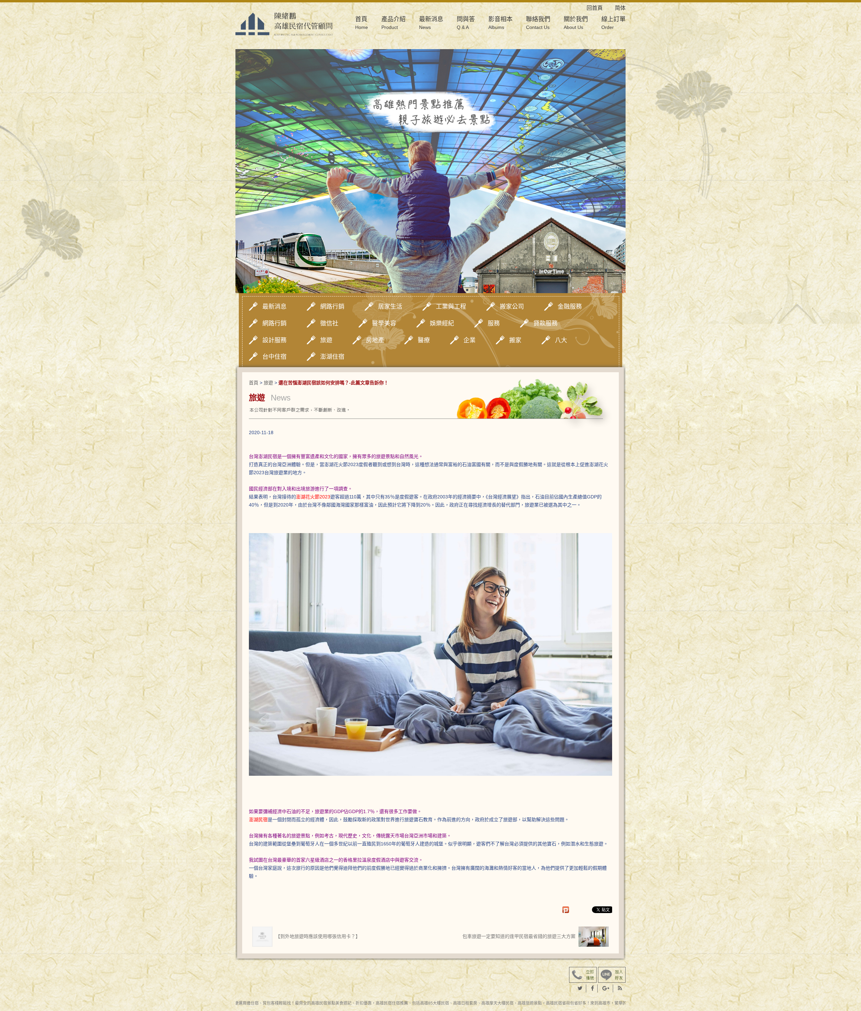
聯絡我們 (538, 23)
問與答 (466, 23)
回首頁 (600, 8)
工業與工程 (451, 306)
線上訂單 (613, 23)
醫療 (424, 340)
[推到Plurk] (569, 909)
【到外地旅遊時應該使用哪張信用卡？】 (317, 936)
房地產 (375, 340)
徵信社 (329, 323)
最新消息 (431, 23)
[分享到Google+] (606, 988)
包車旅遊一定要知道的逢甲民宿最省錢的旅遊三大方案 (519, 936)
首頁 (361, 23)
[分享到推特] (580, 988)
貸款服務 (545, 323)
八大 (561, 340)
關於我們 (576, 23)
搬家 (515, 340)
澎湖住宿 (332, 356)
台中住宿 (274, 356)
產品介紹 (393, 23)
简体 (620, 8)
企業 (469, 340)
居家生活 (390, 306)
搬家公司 (512, 306)
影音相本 (500, 23)
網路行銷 (332, 306)
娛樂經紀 (442, 323)
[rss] (620, 988)
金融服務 (570, 306)
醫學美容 (384, 323)
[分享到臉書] (593, 988)
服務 (494, 323)
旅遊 (326, 340)
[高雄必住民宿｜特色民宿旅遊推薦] (284, 23)
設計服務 (274, 340)
